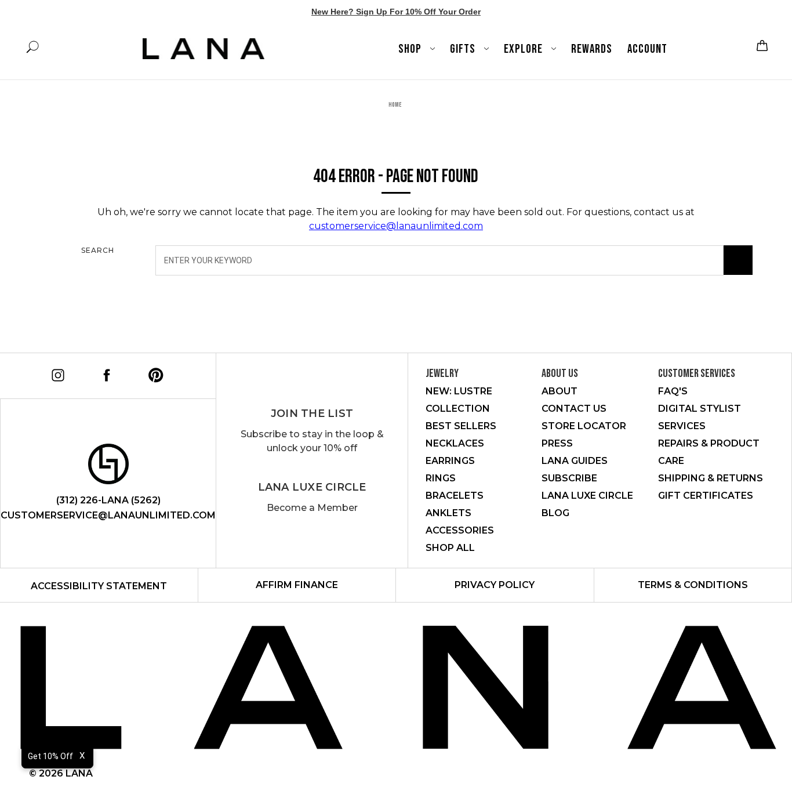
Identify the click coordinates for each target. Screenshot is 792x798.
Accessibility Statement (99, 586)
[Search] (738, 260)
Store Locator (584, 425)
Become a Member (312, 507)
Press (557, 443)
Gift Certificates (705, 495)
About (559, 391)
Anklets (448, 512)
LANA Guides (575, 460)
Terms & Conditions (693, 584)
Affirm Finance (297, 584)
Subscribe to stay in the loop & (312, 441)
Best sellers (461, 425)
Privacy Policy (495, 584)
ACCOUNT (647, 49)
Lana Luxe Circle (312, 487)
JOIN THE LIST (312, 413)
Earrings (450, 460)
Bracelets (455, 495)
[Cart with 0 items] (761, 45)
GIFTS (464, 49)
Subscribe (569, 478)
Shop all (450, 547)
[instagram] (56, 373)
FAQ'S (673, 391)
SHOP (411, 49)
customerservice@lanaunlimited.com (396, 225)
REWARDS (591, 49)
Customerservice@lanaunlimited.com (108, 515)
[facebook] (105, 373)
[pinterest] (154, 373)
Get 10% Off (50, 756)
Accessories (460, 530)
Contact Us (574, 408)
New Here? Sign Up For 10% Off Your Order (396, 11)
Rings (441, 478)
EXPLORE (524, 49)
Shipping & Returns (710, 478)
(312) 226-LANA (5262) (108, 500)
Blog (555, 512)
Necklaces (455, 443)
